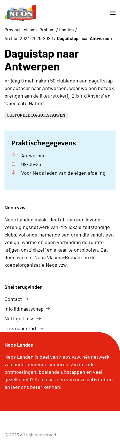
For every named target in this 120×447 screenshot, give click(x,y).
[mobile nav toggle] (110, 13)
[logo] (20, 13)
